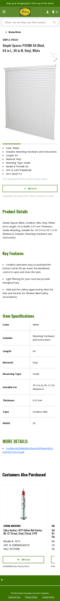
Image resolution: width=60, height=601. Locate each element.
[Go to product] (23, 504)
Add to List (32, 188)
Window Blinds (15, 32)
